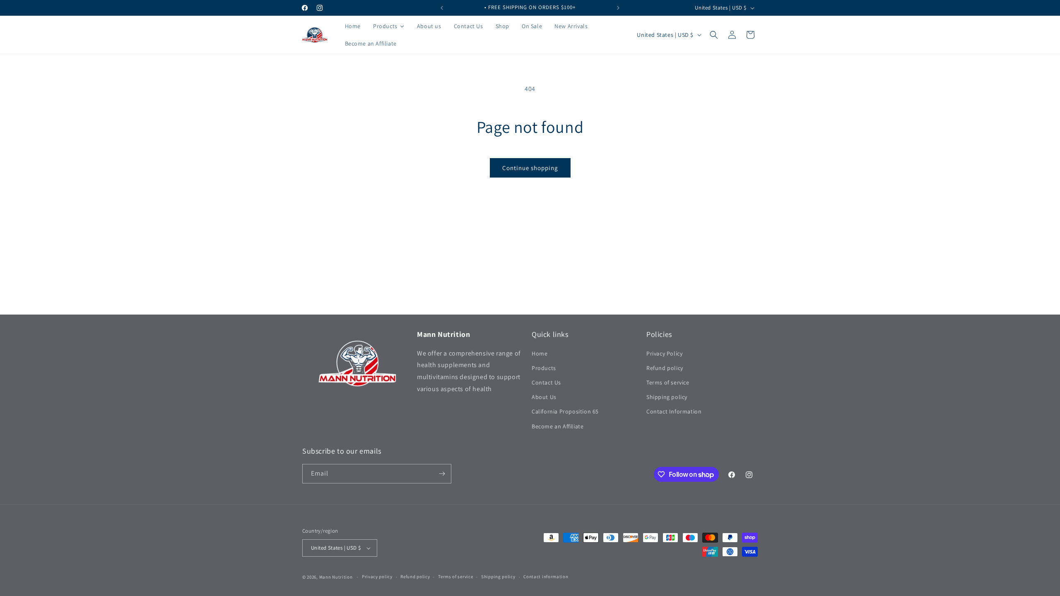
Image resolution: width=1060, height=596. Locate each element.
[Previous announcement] (442, 8)
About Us (544, 397)
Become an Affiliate (557, 426)
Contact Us (546, 382)
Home (539, 353)
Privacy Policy (664, 353)
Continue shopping (530, 168)
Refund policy (664, 368)
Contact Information (673, 411)
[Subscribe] (442, 473)
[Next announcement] (618, 8)
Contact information (545, 576)
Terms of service (667, 382)
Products (544, 368)
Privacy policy (377, 576)
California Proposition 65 (565, 411)
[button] (714, 35)
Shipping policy (666, 397)
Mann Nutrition (336, 577)
